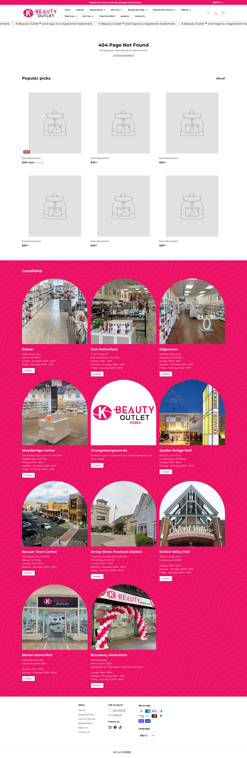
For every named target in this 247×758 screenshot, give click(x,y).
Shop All (80, 10)
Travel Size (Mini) (107, 16)
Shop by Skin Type (136, 10)
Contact (28, 370)
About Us (83, 727)
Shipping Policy (86, 714)
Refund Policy (85, 723)
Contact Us (140, 16)
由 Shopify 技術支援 (122, 752)
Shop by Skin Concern (163, 10)
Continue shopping (123, 55)
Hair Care (86, 16)
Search (81, 710)
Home (67, 10)
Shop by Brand (96, 10)
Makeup (185, 10)
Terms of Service (86, 719)
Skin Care (115, 10)
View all (220, 78)
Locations (124, 16)
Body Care (70, 16)
